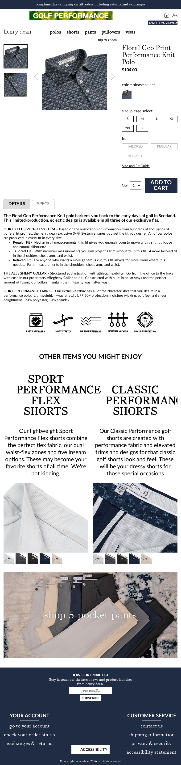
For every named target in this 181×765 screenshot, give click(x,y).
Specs (43, 204)
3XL (142, 128)
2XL (128, 128)
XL (171, 119)
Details (16, 204)
